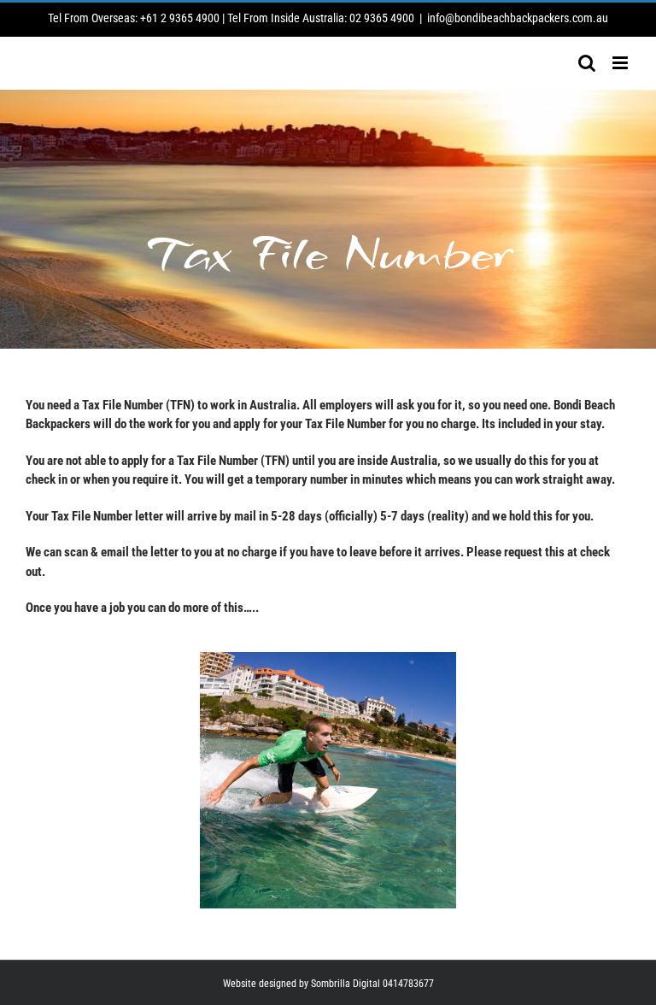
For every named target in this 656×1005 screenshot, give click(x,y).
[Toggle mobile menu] (621, 63)
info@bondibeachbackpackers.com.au (517, 18)
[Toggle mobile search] (586, 63)
